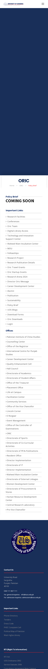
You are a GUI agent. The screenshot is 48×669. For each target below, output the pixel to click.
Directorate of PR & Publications (22, 451)
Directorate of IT (15, 465)
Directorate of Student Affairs (21, 378)
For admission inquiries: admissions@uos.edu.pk (22, 597)
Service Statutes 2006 (13, 664)
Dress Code (9, 623)
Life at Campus (14, 392)
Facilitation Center (16, 397)
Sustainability (14, 300)
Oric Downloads (15, 319)
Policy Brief (12, 305)
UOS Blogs (12, 309)
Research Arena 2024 (17, 276)
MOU (9, 248)
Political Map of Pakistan (14, 631)
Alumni (10, 291)
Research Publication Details (21, 262)
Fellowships (13, 253)
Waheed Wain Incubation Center (22, 243)
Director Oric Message (18, 281)
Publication (12, 295)
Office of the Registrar (17, 346)
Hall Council (12, 368)
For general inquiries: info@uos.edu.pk (19, 594)
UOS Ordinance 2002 (12, 660)
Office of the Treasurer (18, 382)
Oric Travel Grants (16, 267)
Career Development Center (20, 286)
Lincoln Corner (14, 411)
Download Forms (15, 314)
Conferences (13, 221)
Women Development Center (21, 484)
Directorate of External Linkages (22, 479)
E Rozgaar (11, 415)
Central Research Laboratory (20, 505)
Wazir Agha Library (12, 635)
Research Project (15, 258)
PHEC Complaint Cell (12, 627)
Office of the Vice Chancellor (20, 406)
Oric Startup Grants (17, 272)
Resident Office (14, 455)
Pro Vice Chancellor (16, 509)
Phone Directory (11, 615)
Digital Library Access (17, 231)
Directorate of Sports (17, 438)
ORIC (9, 433)
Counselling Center (16, 341)
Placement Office (15, 387)
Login (10, 324)
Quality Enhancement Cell (19, 364)
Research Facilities (16, 216)
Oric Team (12, 226)
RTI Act (7, 657)
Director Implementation (19, 460)
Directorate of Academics (19, 373)
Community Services (16, 401)
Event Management (16, 420)
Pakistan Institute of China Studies (23, 337)
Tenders (7, 619)
